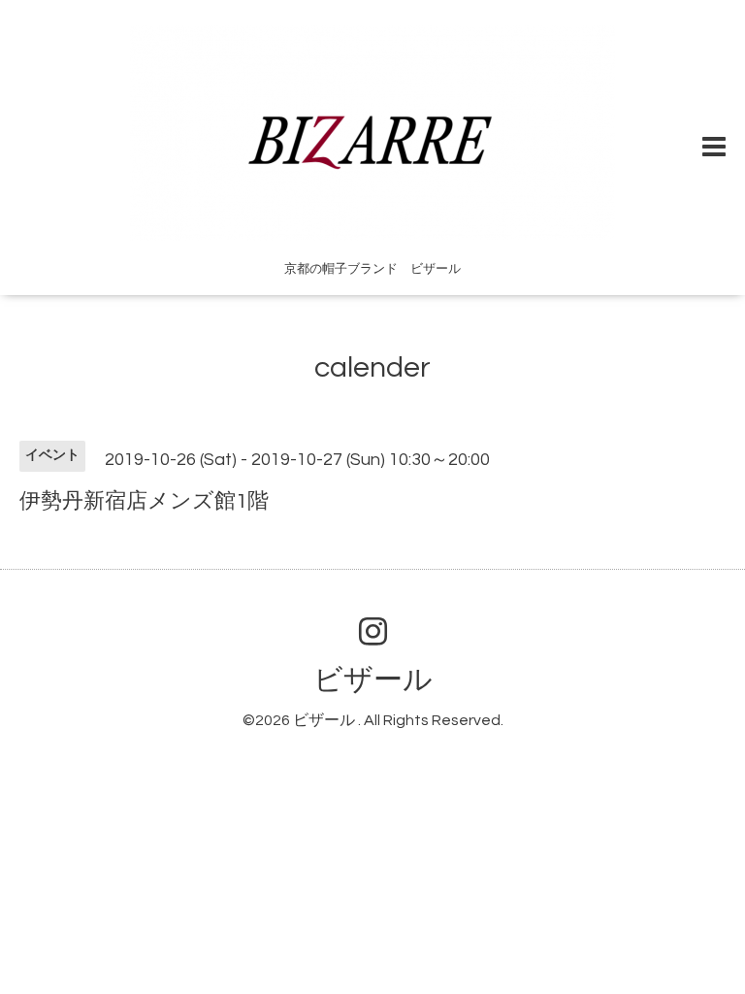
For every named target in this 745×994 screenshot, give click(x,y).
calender (372, 367)
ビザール (373, 680)
